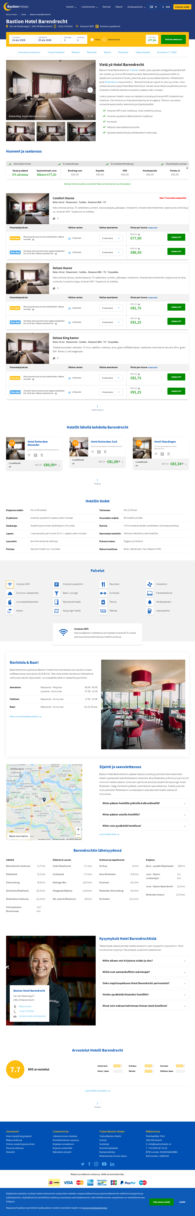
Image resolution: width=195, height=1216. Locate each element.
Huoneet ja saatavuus (29, 52)
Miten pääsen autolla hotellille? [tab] (121, 814)
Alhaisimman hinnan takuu (113, 1156)
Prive (97, 39)
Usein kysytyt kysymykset (19, 1136)
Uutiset (103, 1140)
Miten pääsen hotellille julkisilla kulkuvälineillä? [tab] (131, 803)
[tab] (144, 960)
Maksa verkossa (14, 1140)
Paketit (118, 7)
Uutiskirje (104, 1144)
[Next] (90, 90)
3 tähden (134, 70)
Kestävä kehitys (107, 1152)
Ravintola (92, 52)
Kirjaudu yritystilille (62, 1148)
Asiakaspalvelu (135, 7)
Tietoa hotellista (56, 52)
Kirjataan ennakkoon (63, 1144)
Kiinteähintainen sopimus (66, 1140)
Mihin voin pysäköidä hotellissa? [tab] (122, 825)
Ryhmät (106, 7)
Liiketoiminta (88, 7)
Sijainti (107, 52)
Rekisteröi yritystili (62, 1152)
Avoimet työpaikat (108, 1148)
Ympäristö (123, 52)
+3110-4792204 (65, 26)
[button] (182, 6)
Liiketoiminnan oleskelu (65, 1136)
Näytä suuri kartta (18, 836)
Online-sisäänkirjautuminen (20, 1144)
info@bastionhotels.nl (159, 1144)
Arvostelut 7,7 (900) (167, 52)
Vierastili (10, 1152)
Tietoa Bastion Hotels (110, 1136)
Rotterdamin (111, 82)
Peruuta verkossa (15, 1148)
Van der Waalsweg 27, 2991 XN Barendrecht (31, 26)
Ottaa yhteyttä (143, 52)
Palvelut (76, 52)
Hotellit (70, 7)
